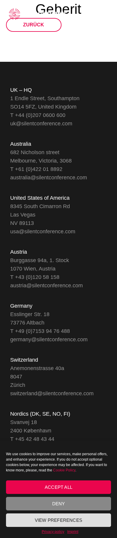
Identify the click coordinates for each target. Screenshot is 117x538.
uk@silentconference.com (41, 124)
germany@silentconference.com (49, 339)
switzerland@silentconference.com (52, 393)
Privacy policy (53, 532)
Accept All (58, 487)
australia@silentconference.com (48, 178)
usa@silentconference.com (42, 232)
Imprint (72, 532)
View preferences (58, 520)
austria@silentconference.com (46, 285)
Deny (58, 503)
